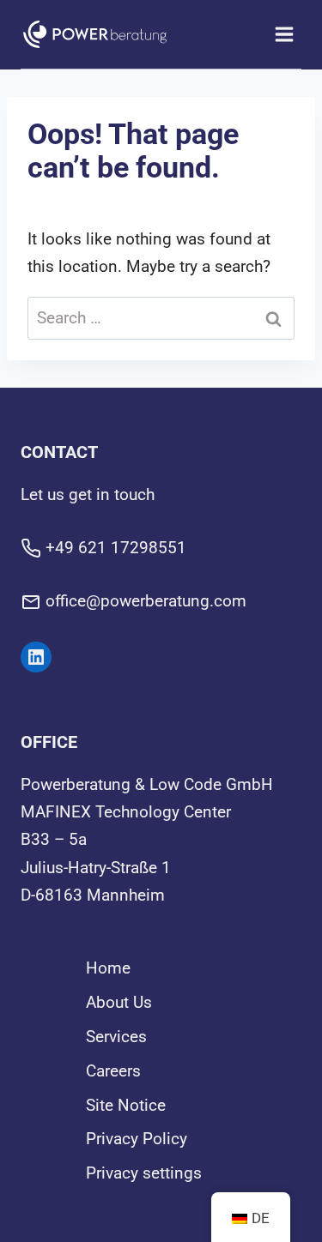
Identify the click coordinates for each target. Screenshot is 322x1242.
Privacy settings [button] (144, 1173)
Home (108, 968)
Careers (113, 1071)
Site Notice (126, 1105)
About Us (119, 1002)
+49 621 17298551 (116, 548)
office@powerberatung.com (146, 601)
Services (116, 1036)
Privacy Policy (136, 1139)
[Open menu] (283, 34)
